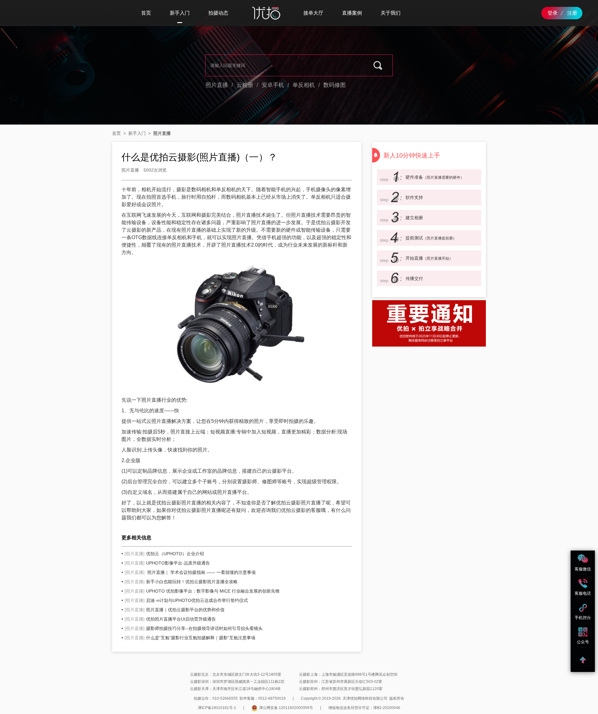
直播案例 (352, 13)
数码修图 (334, 85)
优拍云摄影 (168, 502)
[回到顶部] (583, 660)
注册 (572, 13)
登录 (553, 13)
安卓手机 (273, 85)
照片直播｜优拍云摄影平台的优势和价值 (175, 609)
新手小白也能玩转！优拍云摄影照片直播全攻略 (181, 581)
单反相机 (303, 85)
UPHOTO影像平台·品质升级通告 (167, 562)
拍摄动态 (218, 13)
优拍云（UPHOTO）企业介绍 (164, 553)
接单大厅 (313, 13)
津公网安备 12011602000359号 (286, 708)
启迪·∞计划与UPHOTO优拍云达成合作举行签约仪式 (186, 600)
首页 (146, 13)
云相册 (244, 85)
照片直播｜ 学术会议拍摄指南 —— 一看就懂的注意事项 (190, 572)
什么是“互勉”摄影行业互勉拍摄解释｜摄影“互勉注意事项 (190, 637)
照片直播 (217, 85)
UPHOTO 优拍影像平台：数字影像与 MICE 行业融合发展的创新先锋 (202, 591)
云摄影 (333, 222)
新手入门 (180, 13)
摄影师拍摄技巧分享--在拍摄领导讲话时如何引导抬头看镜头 (194, 628)
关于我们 (391, 13)
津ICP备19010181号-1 (217, 708)
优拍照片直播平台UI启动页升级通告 (170, 619)
